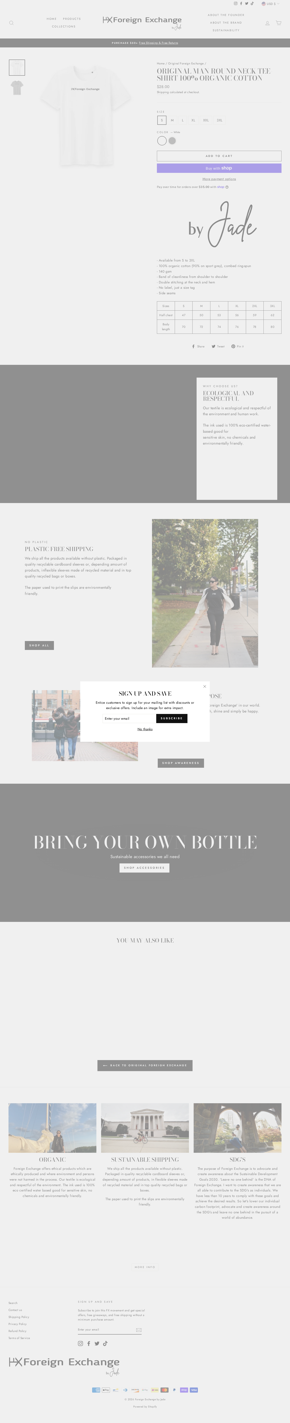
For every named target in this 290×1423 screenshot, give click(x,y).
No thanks (145, 729)
